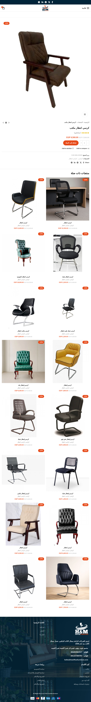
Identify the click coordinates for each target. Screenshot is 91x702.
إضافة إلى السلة (71, 143)
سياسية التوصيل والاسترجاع (36, 673)
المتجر (42, 631)
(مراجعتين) (77, 133)
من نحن (42, 627)
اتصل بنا (42, 634)
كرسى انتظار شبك (67, 277)
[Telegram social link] (39, 2)
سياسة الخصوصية (39, 669)
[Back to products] (6, 122)
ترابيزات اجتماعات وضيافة (81, 684)
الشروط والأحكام (39, 676)
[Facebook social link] (52, 2)
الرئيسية (86, 122)
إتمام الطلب (40, 680)
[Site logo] (45, 8)
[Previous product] (8, 122)
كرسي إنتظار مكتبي (23, 493)
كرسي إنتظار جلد (23, 385)
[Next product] (3, 122)
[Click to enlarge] (84, 114)
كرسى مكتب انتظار (23, 331)
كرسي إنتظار (68, 385)
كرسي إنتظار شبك (23, 439)
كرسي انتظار (68, 547)
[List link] (68, 648)
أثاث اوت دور (85, 680)
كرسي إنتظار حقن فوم (67, 439)
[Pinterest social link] (45, 2)
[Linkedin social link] (42, 2)
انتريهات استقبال (84, 676)
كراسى (80, 158)
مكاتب (87, 669)
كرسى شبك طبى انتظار (68, 331)
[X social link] (49, 2)
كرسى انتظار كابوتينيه (23, 277)
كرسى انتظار (68, 223)
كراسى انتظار (73, 158)
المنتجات (80, 122)
